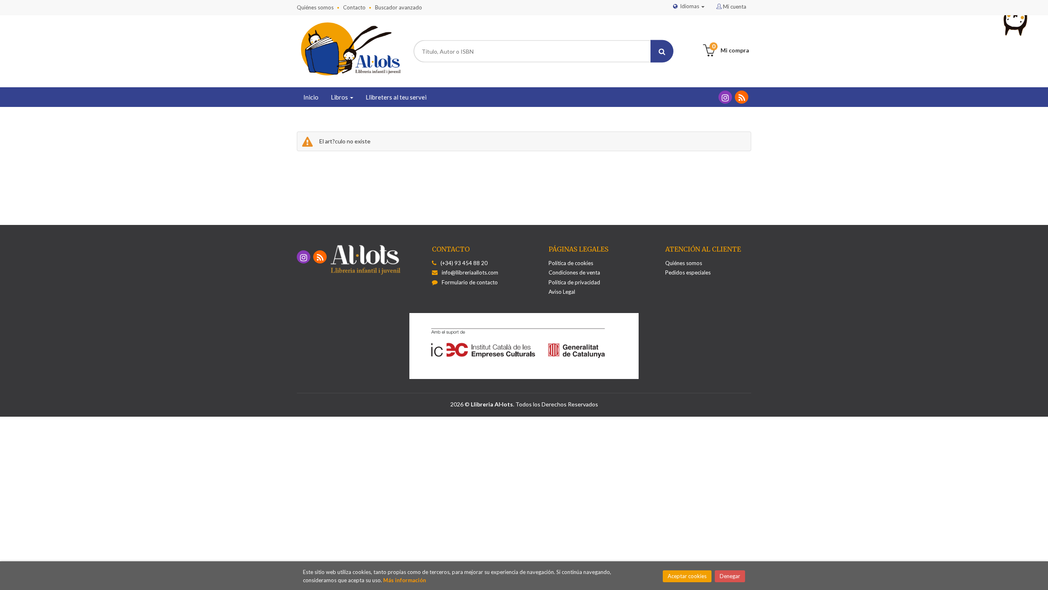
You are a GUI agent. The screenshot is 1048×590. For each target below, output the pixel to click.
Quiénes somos (315, 7)
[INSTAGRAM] (725, 97)
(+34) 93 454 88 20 (464, 263)
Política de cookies (571, 263)
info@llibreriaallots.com (470, 272)
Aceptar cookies (687, 576)
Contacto (354, 7)
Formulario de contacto (470, 282)
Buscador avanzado (398, 7)
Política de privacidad (574, 282)
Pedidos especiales (688, 272)
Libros (340, 97)
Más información (404, 580)
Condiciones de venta (574, 272)
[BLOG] (741, 97)
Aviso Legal (562, 291)
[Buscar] (661, 51)
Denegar (730, 576)
